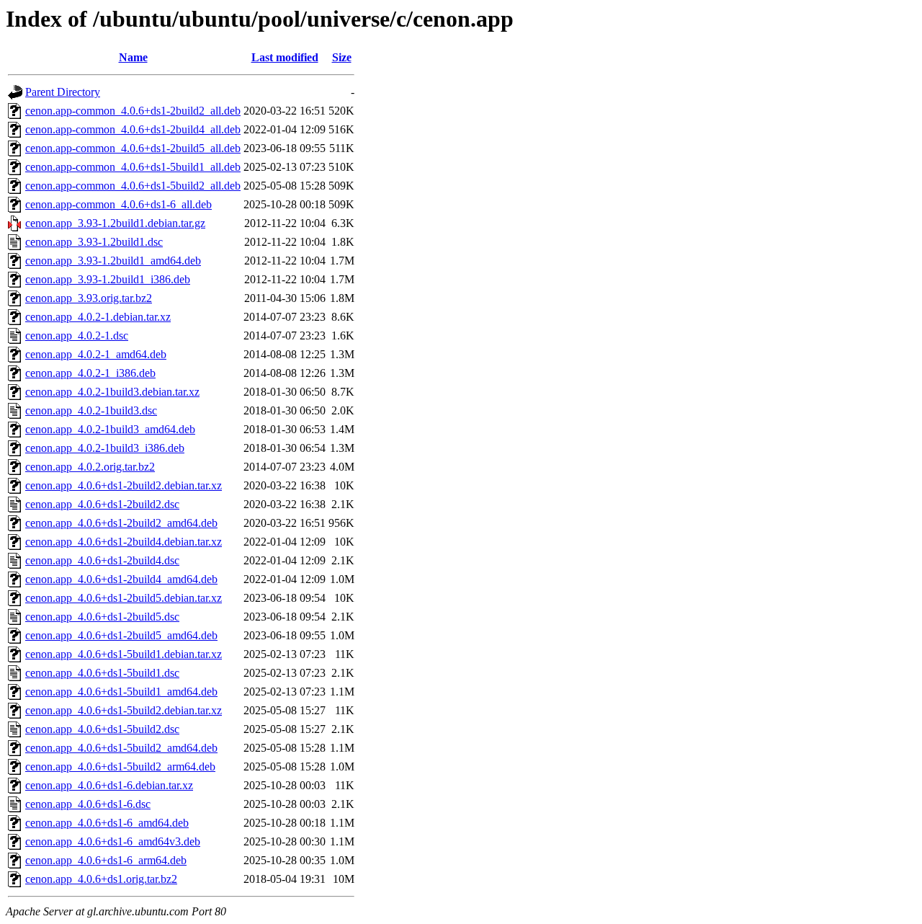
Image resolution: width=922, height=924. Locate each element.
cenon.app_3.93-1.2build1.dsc (94, 242)
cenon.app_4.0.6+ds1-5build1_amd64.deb (121, 691)
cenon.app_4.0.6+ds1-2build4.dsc (102, 560)
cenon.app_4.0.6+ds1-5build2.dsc (102, 729)
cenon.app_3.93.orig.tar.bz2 (88, 298)
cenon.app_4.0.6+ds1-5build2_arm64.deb (120, 766)
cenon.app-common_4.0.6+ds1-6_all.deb (118, 204)
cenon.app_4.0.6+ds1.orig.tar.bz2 (101, 879)
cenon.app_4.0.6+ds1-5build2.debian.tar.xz (123, 710)
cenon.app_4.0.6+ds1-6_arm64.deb (106, 860)
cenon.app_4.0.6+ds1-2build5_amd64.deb (121, 635)
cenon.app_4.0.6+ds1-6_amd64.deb (107, 823)
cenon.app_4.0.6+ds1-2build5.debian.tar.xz (123, 598)
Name (133, 57)
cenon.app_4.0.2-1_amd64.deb (95, 354)
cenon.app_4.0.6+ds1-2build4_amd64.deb (121, 579)
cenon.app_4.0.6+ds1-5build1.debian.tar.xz (123, 654)
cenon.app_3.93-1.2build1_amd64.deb (113, 260)
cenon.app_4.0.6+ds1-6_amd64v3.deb (112, 841)
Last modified (284, 57)
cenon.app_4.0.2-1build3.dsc (91, 410)
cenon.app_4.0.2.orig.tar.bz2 (90, 467)
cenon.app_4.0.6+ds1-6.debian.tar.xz (109, 785)
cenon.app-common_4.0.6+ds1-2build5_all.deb (133, 148)
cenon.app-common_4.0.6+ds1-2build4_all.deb (133, 129)
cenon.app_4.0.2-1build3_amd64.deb (110, 429)
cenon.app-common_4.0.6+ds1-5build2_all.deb (133, 185)
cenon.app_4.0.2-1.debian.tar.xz (98, 317)
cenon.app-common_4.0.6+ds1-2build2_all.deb (133, 111)
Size (342, 57)
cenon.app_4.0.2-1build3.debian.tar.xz (112, 392)
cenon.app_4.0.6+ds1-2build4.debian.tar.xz (123, 542)
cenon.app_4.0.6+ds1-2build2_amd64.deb (121, 523)
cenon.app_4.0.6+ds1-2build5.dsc (102, 616)
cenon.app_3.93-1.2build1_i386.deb (107, 279)
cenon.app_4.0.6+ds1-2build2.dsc (102, 504)
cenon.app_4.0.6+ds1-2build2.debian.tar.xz (123, 485)
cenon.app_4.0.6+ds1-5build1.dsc (102, 673)
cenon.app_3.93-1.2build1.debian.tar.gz (115, 223)
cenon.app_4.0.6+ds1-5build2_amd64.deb (121, 748)
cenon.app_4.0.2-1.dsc (76, 335)
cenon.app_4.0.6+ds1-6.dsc (88, 804)
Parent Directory (62, 92)
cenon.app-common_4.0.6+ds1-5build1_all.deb (133, 167)
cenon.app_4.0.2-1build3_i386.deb (104, 448)
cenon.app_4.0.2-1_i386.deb (90, 373)
